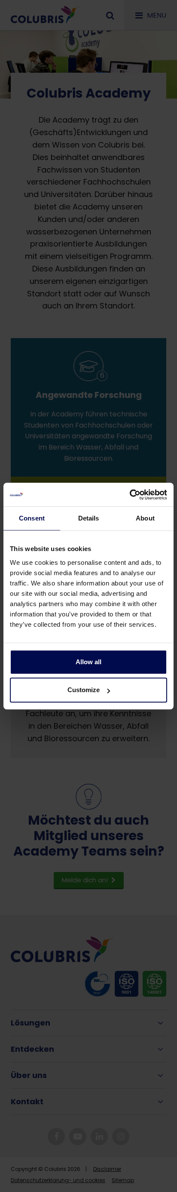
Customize (83, 689)
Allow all (88, 661)
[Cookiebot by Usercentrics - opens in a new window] (129, 494)
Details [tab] (88, 518)
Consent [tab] (32, 518)
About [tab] (145, 518)
